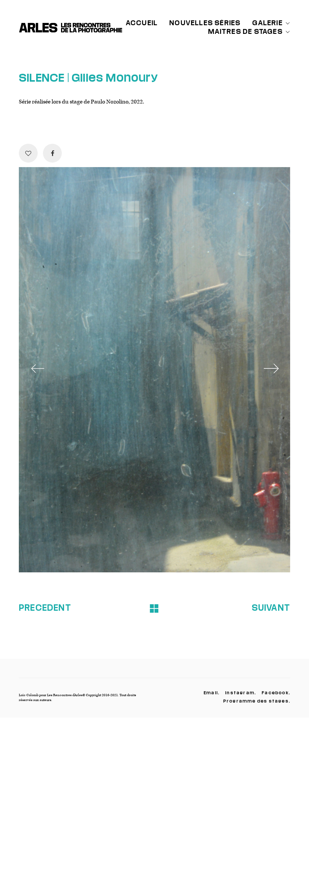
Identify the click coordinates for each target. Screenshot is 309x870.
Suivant (271, 607)
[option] (154, 369)
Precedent (45, 607)
